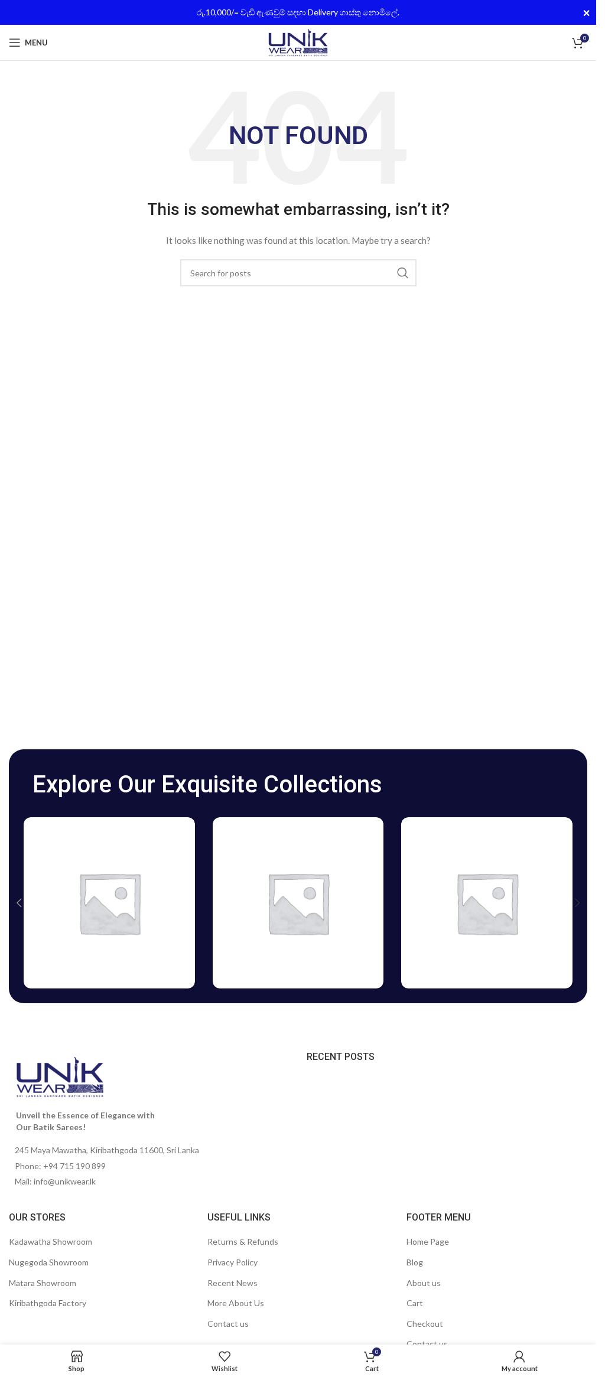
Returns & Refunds (242, 1241)
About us (423, 1283)
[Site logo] (298, 42)
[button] (19, 903)
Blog (414, 1262)
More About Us (235, 1303)
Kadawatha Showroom (50, 1241)
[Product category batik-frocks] (109, 902)
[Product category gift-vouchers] (298, 902)
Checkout (424, 1324)
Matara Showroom (42, 1283)
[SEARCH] (403, 272)
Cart (414, 1303)
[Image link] (60, 1076)
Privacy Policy (232, 1262)
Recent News (232, 1283)
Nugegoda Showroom (49, 1262)
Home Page (427, 1241)
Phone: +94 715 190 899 (60, 1166)
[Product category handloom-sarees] (487, 902)
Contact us (228, 1324)
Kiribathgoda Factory (47, 1303)
